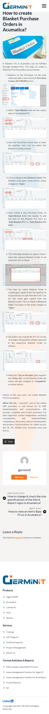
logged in (19, 537)
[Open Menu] (44, 6)
